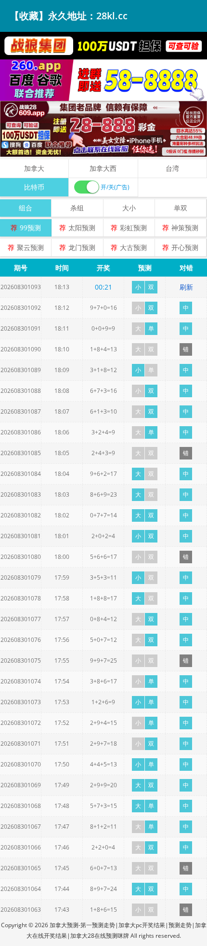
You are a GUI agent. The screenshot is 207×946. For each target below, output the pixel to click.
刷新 (186, 287)
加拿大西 (103, 168)
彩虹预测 (133, 227)
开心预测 (184, 247)
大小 (129, 207)
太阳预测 (81, 227)
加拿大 (34, 168)
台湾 (172, 168)
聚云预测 (30, 247)
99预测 (30, 227)
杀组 (77, 207)
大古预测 (133, 247)
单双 (180, 207)
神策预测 (184, 227)
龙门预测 (81, 247)
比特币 (34, 187)
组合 (25, 207)
